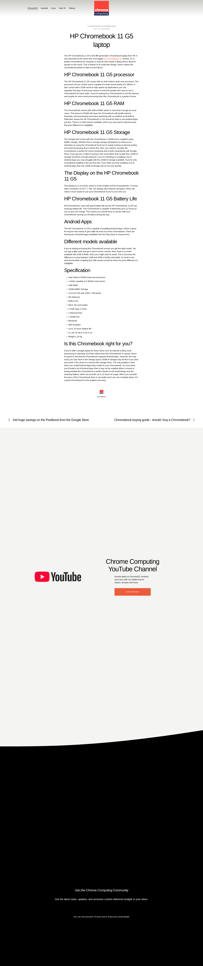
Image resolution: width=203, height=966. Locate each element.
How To (62, 8)
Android (44, 8)
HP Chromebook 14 (113, 59)
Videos (72, 8)
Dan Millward (107, 28)
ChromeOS (32, 8)
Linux (53, 8)
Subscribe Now (132, 592)
